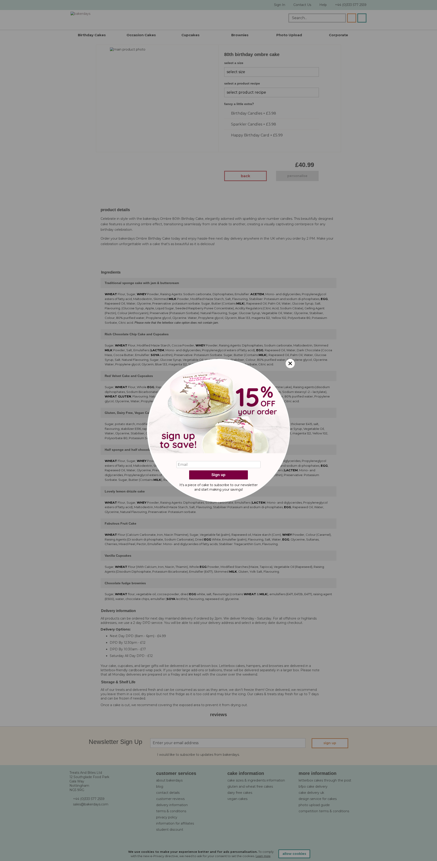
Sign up (218, 475)
